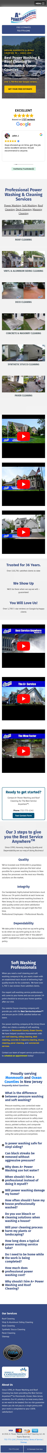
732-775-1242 (23, 29)
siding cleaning (25, 1036)
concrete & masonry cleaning (24, 1039)
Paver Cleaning (8, 1333)
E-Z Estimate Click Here (35, 1449)
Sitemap (5, 1336)
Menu (38, 3)
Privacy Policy (22, 1439)
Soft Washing (29, 205)
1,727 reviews (28, 119)
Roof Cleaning (8, 1318)
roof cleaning (11, 1036)
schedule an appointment (15, 1055)
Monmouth (14, 1077)
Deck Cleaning (24, 209)
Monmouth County (20, 1030)
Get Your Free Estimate (20, 89)
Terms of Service (35, 1439)
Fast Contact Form (23, 815)
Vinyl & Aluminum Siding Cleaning (17, 1322)
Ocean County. (36, 1030)
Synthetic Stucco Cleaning (13, 1329)
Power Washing (12, 205)
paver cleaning (17, 1043)
